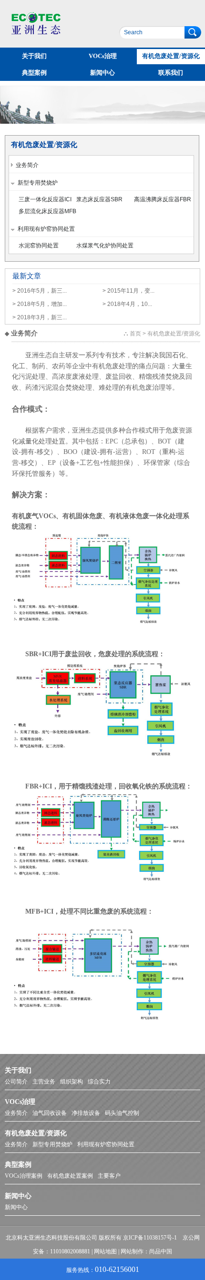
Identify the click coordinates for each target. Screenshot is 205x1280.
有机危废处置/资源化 (171, 55)
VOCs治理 (103, 55)
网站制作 (132, 1251)
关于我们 (34, 55)
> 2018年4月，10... (127, 304)
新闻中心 (102, 72)
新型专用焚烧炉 (36, 182)
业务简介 (26, 165)
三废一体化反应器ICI (45, 199)
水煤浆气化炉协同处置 (104, 245)
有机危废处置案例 (70, 1175)
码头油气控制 (122, 1113)
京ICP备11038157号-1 (150, 1237)
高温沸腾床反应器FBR (162, 199)
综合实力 (99, 1081)
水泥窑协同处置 (39, 245)
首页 (135, 333)
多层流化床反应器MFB (47, 211)
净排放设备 (86, 1113)
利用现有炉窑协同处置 (45, 229)
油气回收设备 (49, 1113)
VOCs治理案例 (23, 1175)
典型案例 (34, 72)
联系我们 (170, 72)
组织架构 (71, 1081)
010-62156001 (117, 1269)
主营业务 (43, 1081)
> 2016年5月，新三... (39, 290)
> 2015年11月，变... (128, 290)
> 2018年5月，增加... (39, 304)
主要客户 (109, 1175)
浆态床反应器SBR (99, 199)
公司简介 (16, 1081)
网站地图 (105, 1251)
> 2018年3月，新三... (39, 317)
